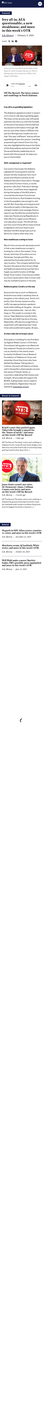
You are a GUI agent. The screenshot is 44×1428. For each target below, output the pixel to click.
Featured (6, 13)
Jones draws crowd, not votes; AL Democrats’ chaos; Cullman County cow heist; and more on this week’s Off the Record (17, 488)
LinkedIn (12, 41)
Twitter (9, 41)
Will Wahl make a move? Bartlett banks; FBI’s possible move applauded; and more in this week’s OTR (21, 563)
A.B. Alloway (8, 35)
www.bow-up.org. (21, 386)
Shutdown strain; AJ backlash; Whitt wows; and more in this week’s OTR (20, 546)
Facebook (16, 41)
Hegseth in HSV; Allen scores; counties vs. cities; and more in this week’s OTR (22, 531)
